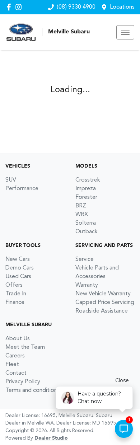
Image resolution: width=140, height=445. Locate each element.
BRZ (80, 206)
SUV (10, 180)
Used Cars (18, 277)
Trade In (15, 294)
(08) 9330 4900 (76, 7)
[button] (125, 32)
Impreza (85, 189)
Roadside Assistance (101, 311)
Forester (86, 197)
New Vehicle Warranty (103, 294)
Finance (14, 302)
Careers (15, 356)
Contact (16, 373)
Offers (14, 285)
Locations (122, 7)
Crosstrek (87, 180)
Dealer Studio (51, 438)
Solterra (85, 223)
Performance (21, 189)
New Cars (17, 259)
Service (84, 259)
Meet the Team (25, 347)
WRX (81, 214)
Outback (86, 232)
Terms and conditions (32, 390)
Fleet (12, 364)
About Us (17, 339)
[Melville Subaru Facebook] (10, 7)
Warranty (86, 285)
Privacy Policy (22, 382)
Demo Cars (19, 268)
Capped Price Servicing (104, 302)
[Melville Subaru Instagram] (20, 7)
